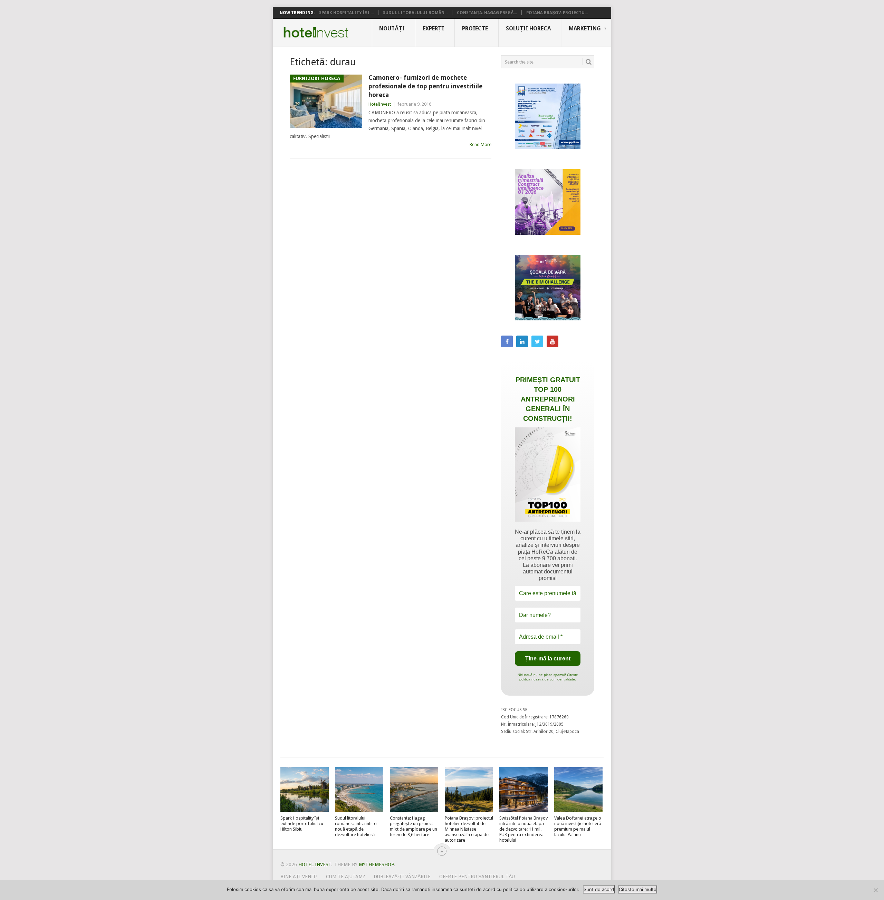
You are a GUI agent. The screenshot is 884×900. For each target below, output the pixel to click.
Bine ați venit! (298, 876)
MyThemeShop (376, 864)
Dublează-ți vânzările (402, 876)
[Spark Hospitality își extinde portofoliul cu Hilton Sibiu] (304, 789)
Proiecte (475, 28)
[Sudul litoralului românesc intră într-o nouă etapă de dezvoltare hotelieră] (359, 789)
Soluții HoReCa (528, 28)
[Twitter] (537, 341)
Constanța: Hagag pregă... (487, 12)
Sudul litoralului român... (415, 12)
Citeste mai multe (637, 889)
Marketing (585, 28)
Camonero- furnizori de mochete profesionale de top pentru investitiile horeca (425, 86)
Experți (433, 28)
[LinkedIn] (522, 341)
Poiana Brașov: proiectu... (557, 12)
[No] (875, 890)
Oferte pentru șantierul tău (477, 876)
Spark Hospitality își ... (346, 12)
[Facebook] (507, 341)
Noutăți (392, 28)
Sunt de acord (599, 889)
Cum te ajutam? (345, 876)
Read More (480, 144)
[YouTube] (552, 341)
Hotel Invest (316, 32)
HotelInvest (379, 104)
